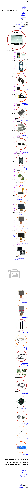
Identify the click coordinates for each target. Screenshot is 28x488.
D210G (20, 23)
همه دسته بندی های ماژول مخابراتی (19, 259)
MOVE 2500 (18, 199)
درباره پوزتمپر (24, 481)
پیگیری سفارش (24, 478)
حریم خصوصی (24, 477)
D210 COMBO (18, 24)
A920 (21, 27)
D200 (21, 22)
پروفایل (27, 3)
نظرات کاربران (24, 457)
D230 (21, 25)
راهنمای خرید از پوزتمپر (25, 470)
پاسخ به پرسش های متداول (23, 475)
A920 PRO (19, 28)
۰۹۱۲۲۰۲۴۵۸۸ (21, 485)
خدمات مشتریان (26, 474)
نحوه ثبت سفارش (24, 471)
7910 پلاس (19, 198)
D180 (21, 21)
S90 (22, 14)
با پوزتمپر (27, 479)
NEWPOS (23, 9)
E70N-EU (19, 258)
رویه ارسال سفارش (23, 472)
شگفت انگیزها (23, 15)
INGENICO (23, 12)
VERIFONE (23, 13)
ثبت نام (22, 2)
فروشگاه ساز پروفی (21, 487)
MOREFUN (23, 7)
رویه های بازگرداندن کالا (23, 476)
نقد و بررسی (24, 456)
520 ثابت (20, 214)
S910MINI (19, 20)
